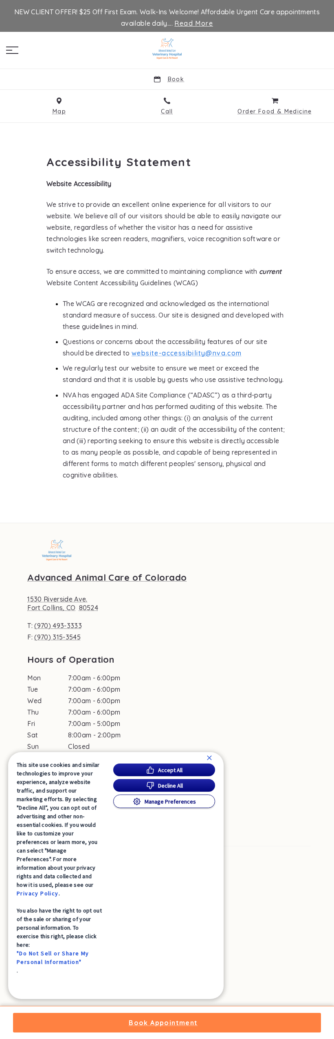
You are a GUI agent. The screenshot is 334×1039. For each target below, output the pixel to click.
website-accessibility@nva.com (187, 353)
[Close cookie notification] (209, 758)
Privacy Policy (38, 893)
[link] (167, 48)
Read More (193, 23)
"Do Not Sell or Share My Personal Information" (53, 958)
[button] (12, 50)
